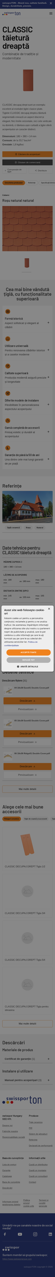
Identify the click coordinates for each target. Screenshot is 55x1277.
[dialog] (27, 638)
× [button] (49, 609)
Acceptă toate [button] (28, 652)
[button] (27, 666)
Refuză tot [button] (28, 660)
